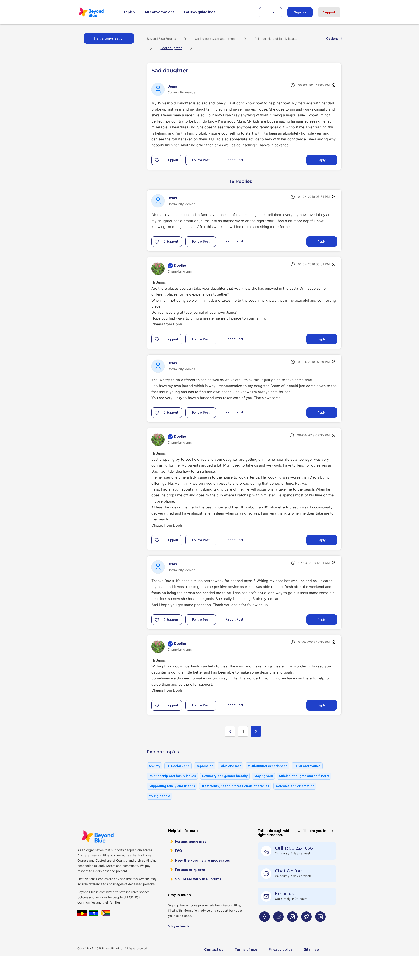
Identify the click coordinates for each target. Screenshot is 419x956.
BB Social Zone (178, 766)
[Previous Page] (230, 731)
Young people (159, 796)
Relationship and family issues (275, 38)
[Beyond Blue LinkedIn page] (320, 925)
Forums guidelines (199, 12)
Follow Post (201, 160)
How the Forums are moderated (202, 860)
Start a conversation (108, 38)
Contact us (213, 949)
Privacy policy (281, 949)
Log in (270, 12)
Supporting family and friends (172, 786)
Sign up (300, 12)
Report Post (234, 160)
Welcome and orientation (294, 786)
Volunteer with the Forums (198, 879)
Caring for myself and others (215, 38)
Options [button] (332, 38)
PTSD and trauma (307, 766)
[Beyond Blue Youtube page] (278, 925)
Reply (322, 160)
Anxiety (154, 766)
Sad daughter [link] (171, 48)
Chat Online (288, 870)
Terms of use (246, 949)
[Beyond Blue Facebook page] (264, 925)
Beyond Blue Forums (97, 12)
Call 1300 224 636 (294, 848)
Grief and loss (230, 766)
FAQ (178, 851)
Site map (311, 949)
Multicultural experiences (267, 766)
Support (329, 12)
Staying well (263, 776)
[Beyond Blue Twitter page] (306, 925)
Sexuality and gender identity (225, 776)
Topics (129, 12)
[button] (157, 160)
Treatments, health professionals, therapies (235, 786)
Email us (284, 893)
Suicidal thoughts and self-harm (304, 776)
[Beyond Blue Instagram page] (292, 925)
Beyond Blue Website (97, 836)
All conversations (159, 12)
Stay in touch (178, 926)
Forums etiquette (190, 870)
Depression (204, 766)
